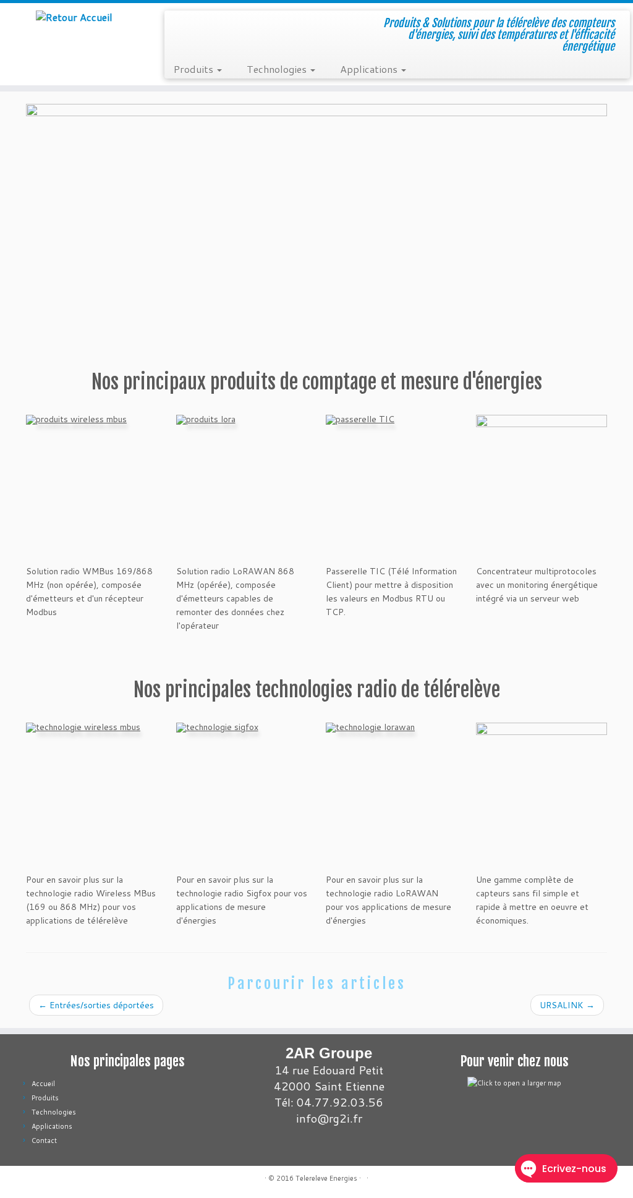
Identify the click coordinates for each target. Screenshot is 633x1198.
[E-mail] (49, 1179)
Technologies (278, 69)
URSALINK (567, 1005)
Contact (44, 1140)
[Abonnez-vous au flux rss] (33, 1179)
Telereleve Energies (326, 1178)
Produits (195, 69)
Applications (370, 69)
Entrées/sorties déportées (96, 1005)
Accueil (43, 1084)
